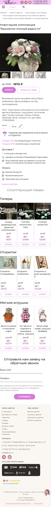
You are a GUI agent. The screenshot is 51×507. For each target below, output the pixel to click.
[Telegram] (26, 2)
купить (8, 244)
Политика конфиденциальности (18, 503)
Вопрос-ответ (8, 426)
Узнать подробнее (9, 184)
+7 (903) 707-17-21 (40, 3)
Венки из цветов (34, 420)
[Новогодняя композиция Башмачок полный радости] (25, 52)
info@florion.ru (7, 453)
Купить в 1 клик (28, 90)
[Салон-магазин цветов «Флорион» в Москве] (10, 2)
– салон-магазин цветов (27, 492)
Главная (3, 13)
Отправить (24, 397)
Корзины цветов (34, 415)
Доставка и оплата (9, 415)
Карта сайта (38, 503)
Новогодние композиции (36, 13)
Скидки (5, 420)
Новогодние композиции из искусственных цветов (24, 15)
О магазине (7, 412)
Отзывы (5, 423)
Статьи (4, 429)
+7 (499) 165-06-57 (40, 1)
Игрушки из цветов (35, 417)
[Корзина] (47, 7)
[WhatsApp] (22, 2)
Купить (9, 90)
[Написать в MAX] (30, 2)
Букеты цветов (33, 412)
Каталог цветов (16, 13)
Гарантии (6, 417)
